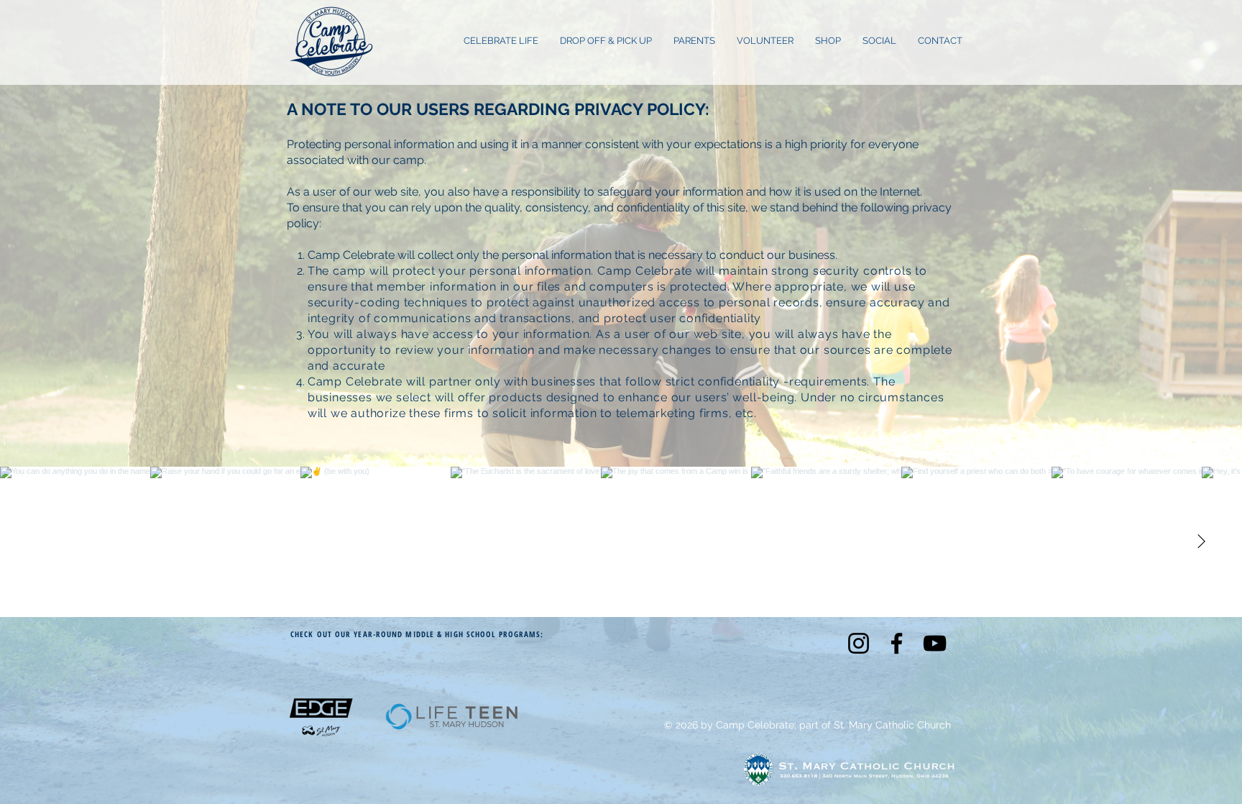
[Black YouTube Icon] (935, 643)
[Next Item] (1201, 542)
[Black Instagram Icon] (859, 643)
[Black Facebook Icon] (897, 643)
